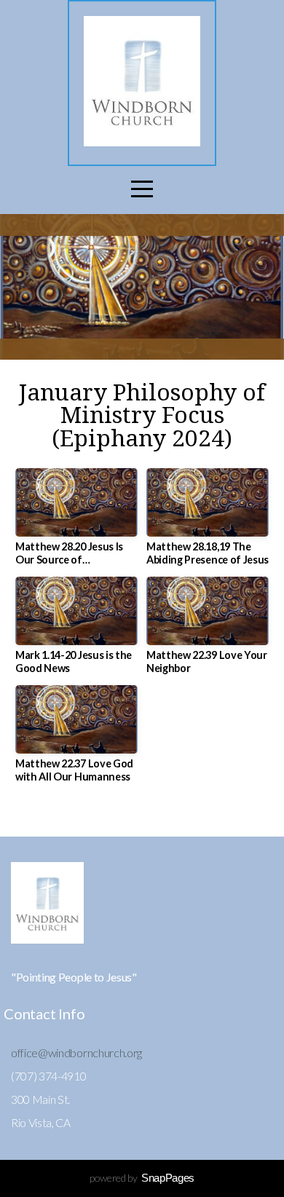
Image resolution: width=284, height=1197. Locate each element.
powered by (142, 1178)
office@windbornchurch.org (76, 1052)
